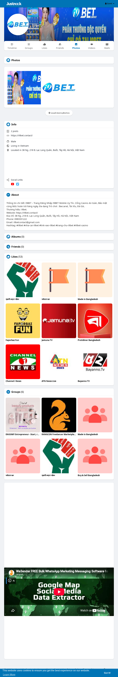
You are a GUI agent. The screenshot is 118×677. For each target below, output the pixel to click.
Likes (14, 256)
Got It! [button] (107, 673)
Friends (15, 246)
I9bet (37, 25)
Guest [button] (109, 3)
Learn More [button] (9, 674)
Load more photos (60, 112)
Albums (16, 236)
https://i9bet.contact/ (22, 135)
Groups (15, 392)
